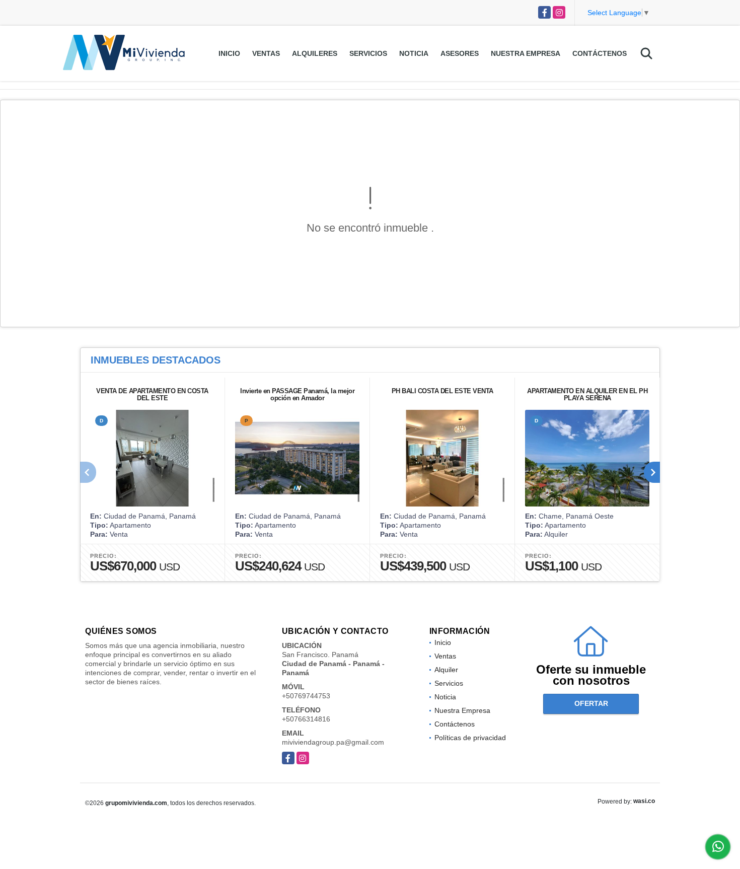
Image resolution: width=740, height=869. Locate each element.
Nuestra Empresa (525, 53)
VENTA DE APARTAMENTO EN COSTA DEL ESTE (152, 394)
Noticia (413, 53)
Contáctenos (599, 53)
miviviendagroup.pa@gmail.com (333, 742)
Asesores (459, 53)
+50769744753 (306, 696)
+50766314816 (306, 719)
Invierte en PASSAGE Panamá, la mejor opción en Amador (297, 394)
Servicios (368, 53)
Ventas (266, 53)
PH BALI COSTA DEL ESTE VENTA (442, 391)
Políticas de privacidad (470, 738)
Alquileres (314, 53)
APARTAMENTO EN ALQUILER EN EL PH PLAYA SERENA (587, 394)
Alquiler (446, 670)
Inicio (229, 53)
